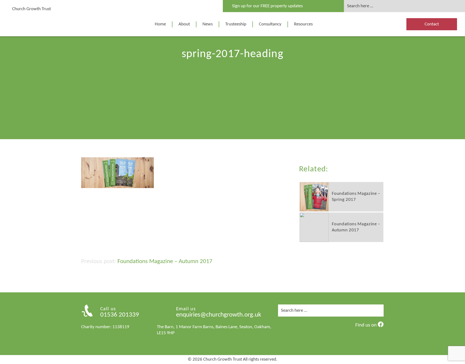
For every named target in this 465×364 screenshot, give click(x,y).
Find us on (366, 325)
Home (160, 24)
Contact (432, 24)
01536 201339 (119, 315)
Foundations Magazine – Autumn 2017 (164, 261)
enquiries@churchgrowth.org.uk (218, 315)
